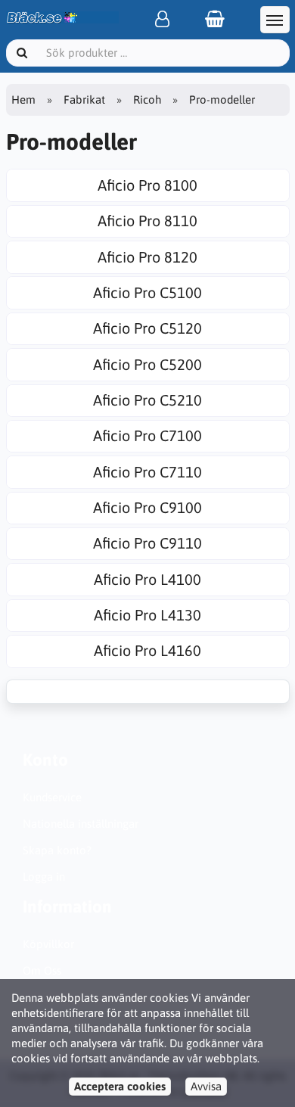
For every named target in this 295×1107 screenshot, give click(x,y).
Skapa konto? (57, 850)
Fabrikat (84, 99)
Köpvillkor (48, 944)
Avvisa (206, 1086)
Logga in (44, 876)
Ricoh (147, 99)
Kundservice (52, 797)
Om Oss (42, 970)
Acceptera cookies (120, 1086)
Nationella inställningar (80, 823)
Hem (23, 99)
